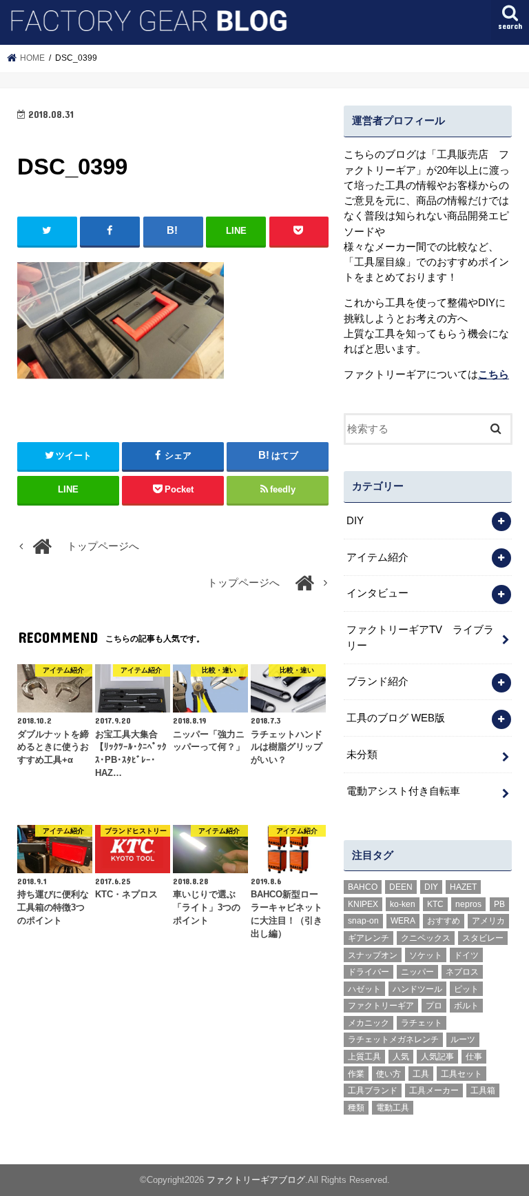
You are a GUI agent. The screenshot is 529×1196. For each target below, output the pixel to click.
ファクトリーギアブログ (256, 1180)
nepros (468, 904)
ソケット (425, 955)
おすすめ (443, 921)
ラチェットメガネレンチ (393, 1039)
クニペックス (425, 938)
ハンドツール (417, 989)
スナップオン (372, 955)
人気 (401, 1057)
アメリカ (488, 921)
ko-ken (402, 904)
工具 (421, 1074)
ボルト (466, 1005)
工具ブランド (372, 1090)
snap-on (363, 921)
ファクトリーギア (381, 1005)
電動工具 (392, 1108)
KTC (435, 904)
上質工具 (364, 1057)
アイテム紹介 (377, 557)
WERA (403, 921)
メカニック (368, 1023)
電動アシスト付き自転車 (403, 791)
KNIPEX (363, 904)
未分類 (361, 754)
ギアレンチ (368, 938)
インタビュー (377, 593)
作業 (356, 1074)
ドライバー (368, 972)
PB (499, 904)
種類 (356, 1108)
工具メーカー (434, 1090)
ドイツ (466, 955)
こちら (493, 374)
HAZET (463, 887)
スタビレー (483, 938)
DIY (355, 520)
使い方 (388, 1074)
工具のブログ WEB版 (395, 718)
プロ (434, 1005)
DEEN (401, 887)
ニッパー (417, 972)
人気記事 (437, 1057)
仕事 (474, 1057)
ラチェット (421, 1023)
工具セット (461, 1074)
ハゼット (364, 989)
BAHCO (362, 887)
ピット (466, 989)
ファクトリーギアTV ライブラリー (420, 637)
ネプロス (462, 972)
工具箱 (482, 1090)
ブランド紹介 (377, 681)
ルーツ (462, 1039)
